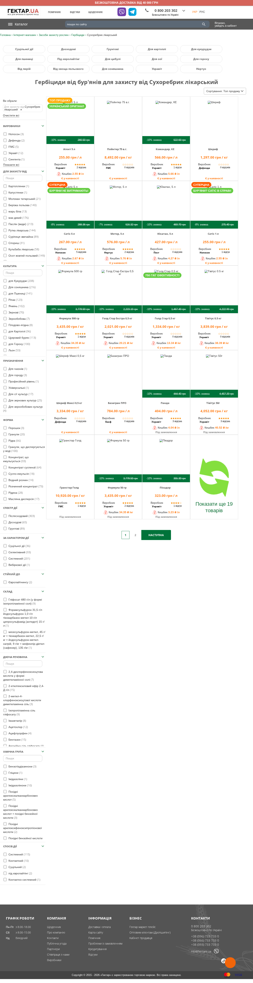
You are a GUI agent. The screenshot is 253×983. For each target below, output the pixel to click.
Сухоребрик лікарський (22, 108)
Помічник (94, 938)
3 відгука (177, 421)
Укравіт (157, 68)
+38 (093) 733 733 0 (205, 945)
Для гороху (201, 59)
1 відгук (178, 167)
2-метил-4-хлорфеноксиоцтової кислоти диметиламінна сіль (22, 700)
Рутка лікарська (22, 230)
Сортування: (223, 91)
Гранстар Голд (69, 487)
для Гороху (19, 344)
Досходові (68, 49)
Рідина (15, 492)
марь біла (17, 211)
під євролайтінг (20, 873)
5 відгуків (81, 252)
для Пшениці (20, 293)
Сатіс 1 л (213, 233)
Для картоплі (157, 49)
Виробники (54, 960)
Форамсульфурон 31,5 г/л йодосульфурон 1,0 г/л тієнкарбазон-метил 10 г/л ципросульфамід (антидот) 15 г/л (23, 617)
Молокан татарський (24, 199)
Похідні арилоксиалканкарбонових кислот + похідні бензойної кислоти (20, 811)
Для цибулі (113, 59)
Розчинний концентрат (25, 486)
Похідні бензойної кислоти (22, 840)
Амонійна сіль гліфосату (26, 746)
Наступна (156, 535)
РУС (202, 11)
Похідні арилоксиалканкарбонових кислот (20, 795)
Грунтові (113, 49)
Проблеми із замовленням (105, 943)
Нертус (201, 68)
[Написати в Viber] (216, 952)
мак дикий (18, 218)
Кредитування (97, 949)
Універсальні (18, 388)
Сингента (16, 159)
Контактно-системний (24, 879)
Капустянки (17, 192)
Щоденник (54, 927)
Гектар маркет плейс (142, 927)
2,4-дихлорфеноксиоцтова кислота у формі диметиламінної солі (23, 675)
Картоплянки (18, 186)
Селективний (19, 552)
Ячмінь (16, 306)
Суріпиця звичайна (23, 236)
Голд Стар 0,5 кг (165, 318)
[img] (70, 120)
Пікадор (165, 487)
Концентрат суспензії (24, 467)
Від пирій (24, 68)
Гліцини (15, 773)
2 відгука (81, 167)
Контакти (53, 938)
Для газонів (17, 369)
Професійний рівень (23, 381)
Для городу (17, 375)
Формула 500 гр (69, 318)
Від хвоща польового (68, 68)
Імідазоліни (17, 779)
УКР (194, 11)
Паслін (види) (20, 224)
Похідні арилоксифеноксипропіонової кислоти (22, 828)
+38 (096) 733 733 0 (205, 936)
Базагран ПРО (117, 403)
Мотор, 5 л (117, 233)
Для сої (157, 59)
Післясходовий (21, 516)
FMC (13, 147)
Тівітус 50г (213, 403)
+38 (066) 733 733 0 (205, 940)
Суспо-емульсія (21, 474)
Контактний (18, 860)
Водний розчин (20, 480)
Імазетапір (17, 720)
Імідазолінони (20, 785)
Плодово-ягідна (20, 325)
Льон (14, 350)
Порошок (16, 428)
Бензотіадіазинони (22, 766)
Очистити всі (11, 115)
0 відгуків (129, 167)
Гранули (16, 434)
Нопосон (16, 134)
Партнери (53, 949)
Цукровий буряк (22, 337)
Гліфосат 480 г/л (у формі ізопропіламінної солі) (22, 601)
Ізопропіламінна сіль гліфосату (19, 712)
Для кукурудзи (201, 49)
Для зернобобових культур (23, 408)
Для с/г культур (20, 394)
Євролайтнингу (20, 582)
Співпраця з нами (58, 954)
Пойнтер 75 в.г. (117, 149)
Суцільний (17, 867)
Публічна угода (56, 943)
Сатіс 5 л (69, 233)
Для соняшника (112, 68)
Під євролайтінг (68, 59)
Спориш (16, 243)
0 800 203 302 (201, 926)
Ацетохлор (18, 727)
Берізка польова (22, 205)
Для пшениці (24, 59)
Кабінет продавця (140, 938)
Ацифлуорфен (19, 733)
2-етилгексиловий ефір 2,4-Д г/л (23, 688)
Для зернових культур (25, 400)
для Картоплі (19, 331)
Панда (165, 403)
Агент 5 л (69, 149)
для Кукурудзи (21, 281)
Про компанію (56, 932)
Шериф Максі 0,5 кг (69, 403)
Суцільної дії (24, 49)
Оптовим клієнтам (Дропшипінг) (150, 932)
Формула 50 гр (117, 487)
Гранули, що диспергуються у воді (24, 449)
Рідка (14, 440)
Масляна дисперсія (23, 499)
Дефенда (16, 140)
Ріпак (15, 300)
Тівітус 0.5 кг (213, 318)
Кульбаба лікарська (23, 249)
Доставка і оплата (99, 927)
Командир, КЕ (165, 149)
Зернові (16, 312)
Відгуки (92, 954)
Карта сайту (95, 932)
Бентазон (17, 739)
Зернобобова (19, 319)
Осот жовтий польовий (26, 255)
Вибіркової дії (19, 565)
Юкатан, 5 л (165, 233)
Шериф (213, 149)
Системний (19, 558)
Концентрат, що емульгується (16, 459)
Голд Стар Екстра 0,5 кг (117, 318)
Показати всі (11, 164)
